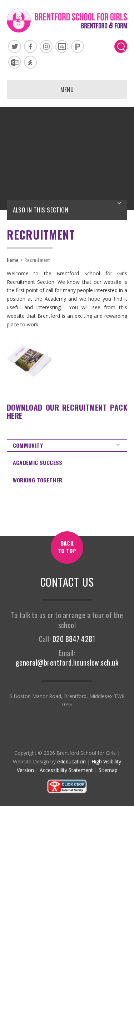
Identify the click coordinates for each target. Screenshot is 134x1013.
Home (13, 260)
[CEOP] (66, 791)
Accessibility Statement (66, 770)
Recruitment (37, 260)
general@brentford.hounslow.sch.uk (67, 662)
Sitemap (108, 770)
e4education (71, 761)
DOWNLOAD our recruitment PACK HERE (67, 411)
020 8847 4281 (74, 639)
